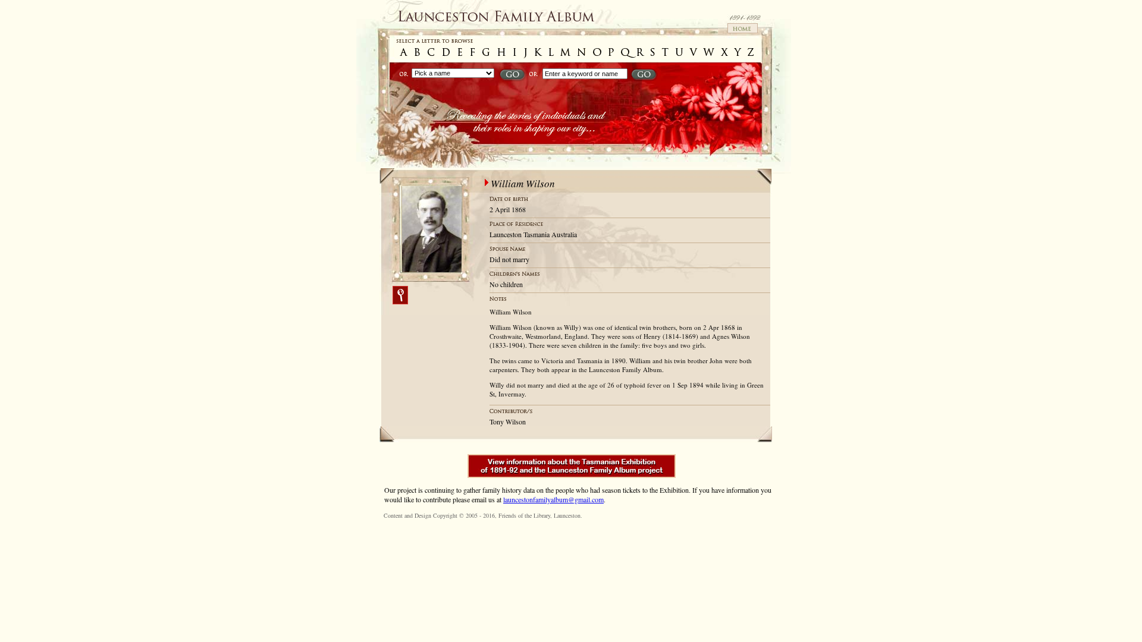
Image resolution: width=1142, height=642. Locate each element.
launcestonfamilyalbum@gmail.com (553, 499)
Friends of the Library (524, 515)
